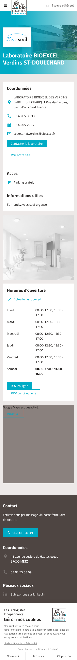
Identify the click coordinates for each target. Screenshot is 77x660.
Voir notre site (20, 155)
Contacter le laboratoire (27, 143)
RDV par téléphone (23, 393)
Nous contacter (20, 532)
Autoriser (13, 413)
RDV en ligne (19, 385)
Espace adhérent (63, 5)
